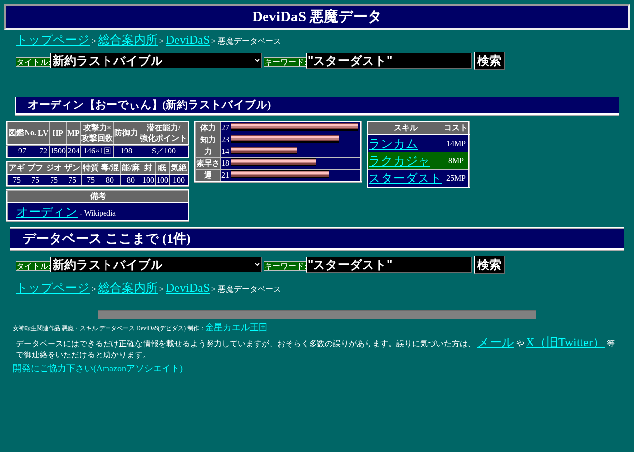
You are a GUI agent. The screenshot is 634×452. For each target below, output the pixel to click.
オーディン (47, 211)
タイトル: (33, 62)
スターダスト (405, 178)
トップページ (53, 39)
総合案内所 (128, 39)
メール (495, 342)
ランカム (393, 143)
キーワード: (285, 62)
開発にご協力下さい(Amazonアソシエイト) (98, 368)
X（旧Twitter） (565, 342)
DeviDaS (188, 39)
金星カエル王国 (236, 327)
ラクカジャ (399, 160)
